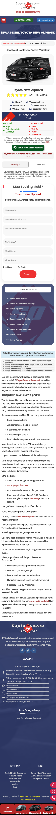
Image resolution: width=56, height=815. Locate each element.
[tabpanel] (28, 174)
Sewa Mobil (19, 43)
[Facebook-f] (22, 650)
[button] (3, 20)
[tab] (15, 164)
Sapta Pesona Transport (29, 796)
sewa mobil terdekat (39, 601)
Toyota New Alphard (28, 89)
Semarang (34, 498)
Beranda (7, 43)
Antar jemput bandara (17, 485)
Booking (28, 274)
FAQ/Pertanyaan (26, 516)
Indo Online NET (28, 799)
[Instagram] (33, 650)
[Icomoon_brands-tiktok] (28, 650)
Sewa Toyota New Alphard (30, 147)
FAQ (47, 142)
